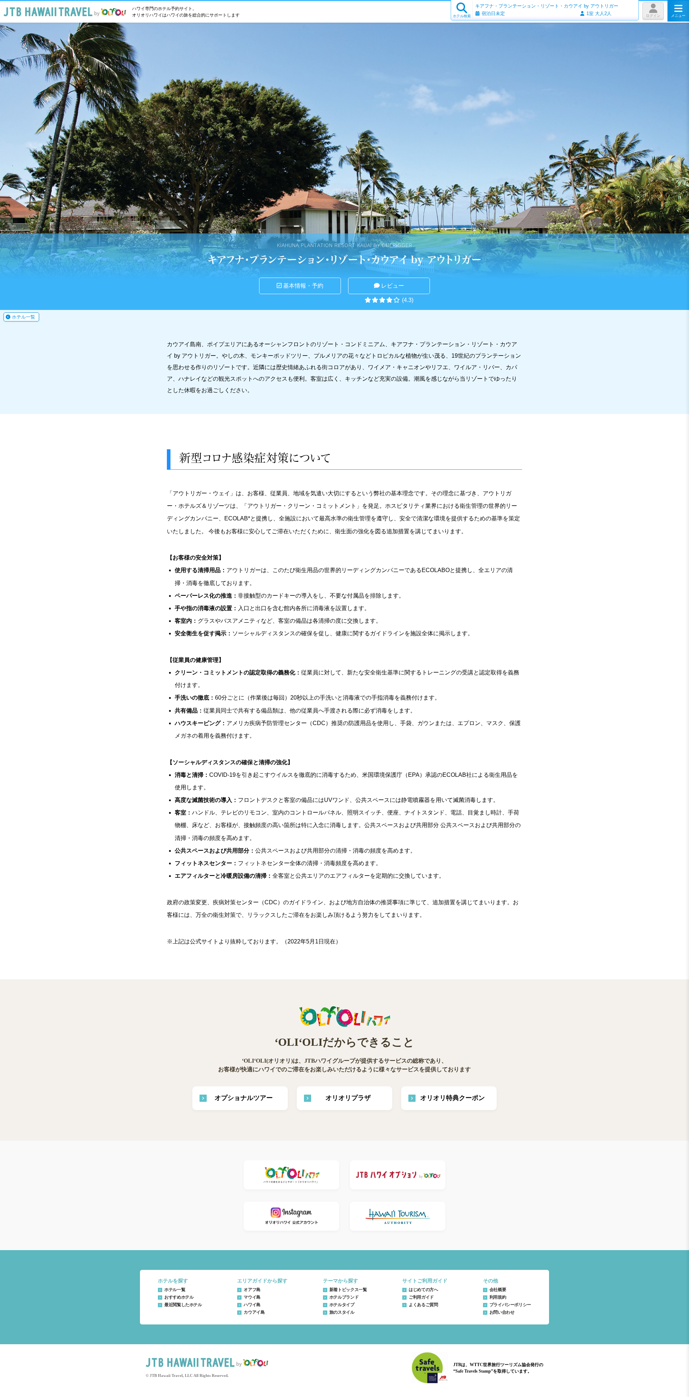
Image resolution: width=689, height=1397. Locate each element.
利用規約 (497, 1297)
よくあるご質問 (423, 1304)
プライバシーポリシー (510, 1304)
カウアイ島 (254, 1312)
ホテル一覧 (22, 317)
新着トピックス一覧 (348, 1289)
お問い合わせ (502, 1312)
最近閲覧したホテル (183, 1304)
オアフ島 (252, 1289)
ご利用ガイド (421, 1297)
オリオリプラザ (348, 1097)
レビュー (392, 286)
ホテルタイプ (342, 1304)
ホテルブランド (343, 1297)
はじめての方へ (423, 1289)
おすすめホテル (178, 1297)
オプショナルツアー (244, 1097)
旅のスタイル (342, 1312)
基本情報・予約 (302, 286)
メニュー (678, 16)
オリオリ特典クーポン (452, 1097)
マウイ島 (252, 1297)
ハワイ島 (252, 1304)
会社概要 (497, 1289)
